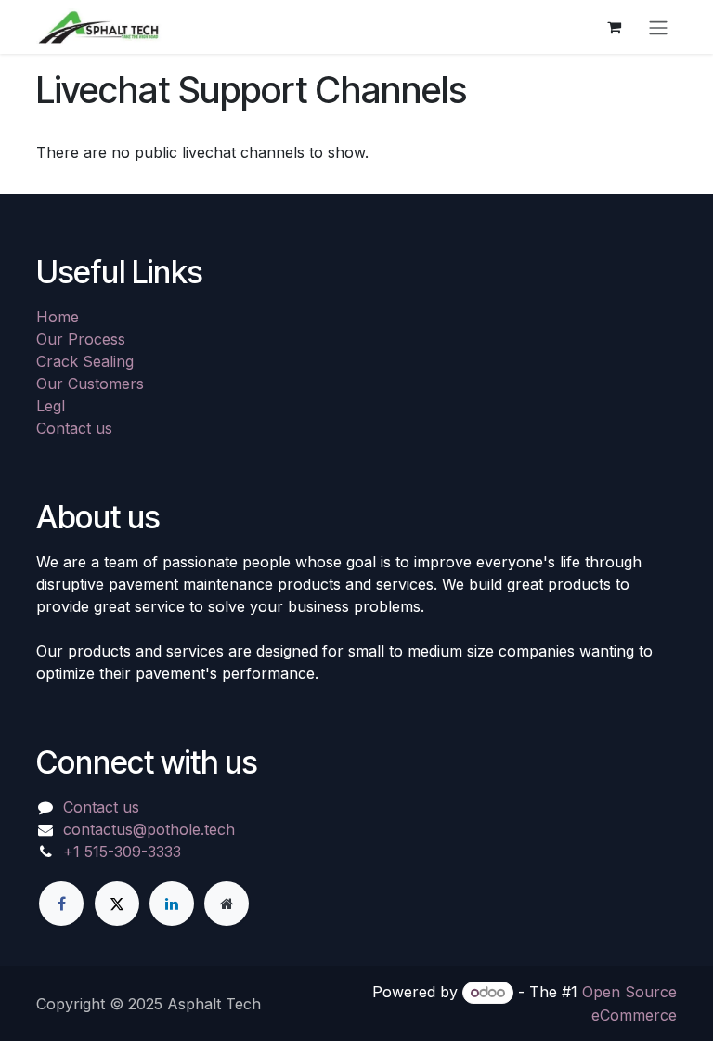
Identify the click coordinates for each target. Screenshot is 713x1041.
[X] (117, 903)
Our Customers (90, 383)
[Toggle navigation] (658, 26)
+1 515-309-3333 (122, 851)
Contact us (74, 428)
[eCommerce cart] (613, 27)
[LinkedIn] (171, 903)
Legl (50, 406)
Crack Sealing (85, 361)
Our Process (80, 339)
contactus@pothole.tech (149, 829)
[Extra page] (226, 903)
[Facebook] (61, 903)
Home (57, 316)
